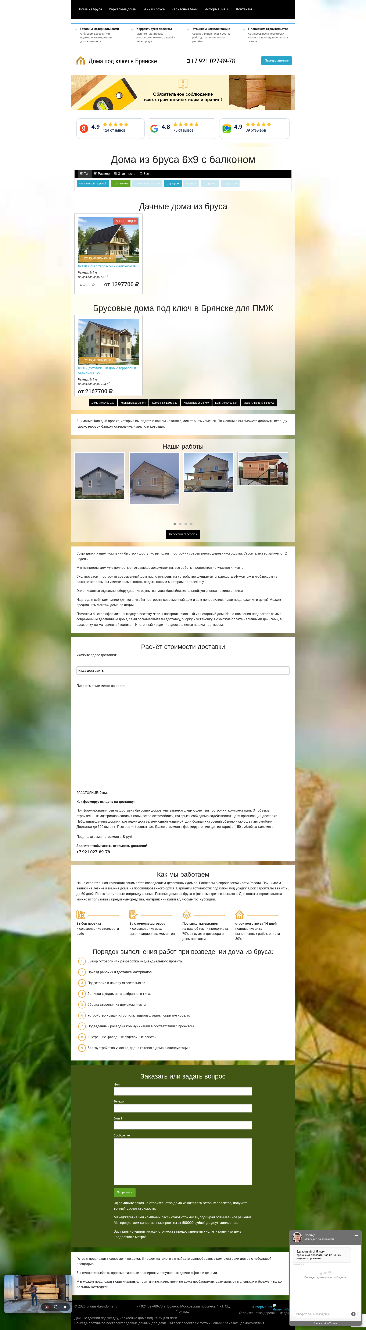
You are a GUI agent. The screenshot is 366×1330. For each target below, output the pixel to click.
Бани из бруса (154, 9)
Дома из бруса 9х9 (103, 402)
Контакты (244, 9)
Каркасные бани (185, 9)
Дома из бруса (90, 9)
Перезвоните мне (276, 60)
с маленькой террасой (93, 183)
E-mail (118, 1118)
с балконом (121, 183)
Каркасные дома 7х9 (196, 402)
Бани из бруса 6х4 (226, 402)
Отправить (124, 1192)
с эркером (173, 183)
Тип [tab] (86, 174)
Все (146, 174)
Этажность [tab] (126, 174)
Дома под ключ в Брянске (122, 61)
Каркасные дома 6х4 (133, 402)
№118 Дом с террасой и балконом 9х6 (108, 266)
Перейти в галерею (182, 534)
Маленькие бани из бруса (259, 402)
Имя (117, 1084)
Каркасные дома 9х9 (164, 402)
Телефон (119, 1101)
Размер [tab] (103, 174)
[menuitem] (90, 9)
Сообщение (122, 1135)
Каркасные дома (122, 9)
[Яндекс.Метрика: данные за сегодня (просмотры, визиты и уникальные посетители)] (282, 1307)
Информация (214, 9)
